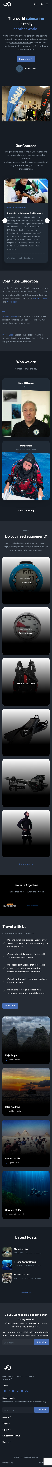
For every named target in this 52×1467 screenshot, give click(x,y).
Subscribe (41, 1342)
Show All (24, 1292)
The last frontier (21, 1249)
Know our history (26, 510)
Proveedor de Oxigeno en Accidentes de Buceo (25, 213)
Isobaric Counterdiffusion (25, 1262)
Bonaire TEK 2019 (22, 1274)
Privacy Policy (7, 1462)
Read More (24, 59)
